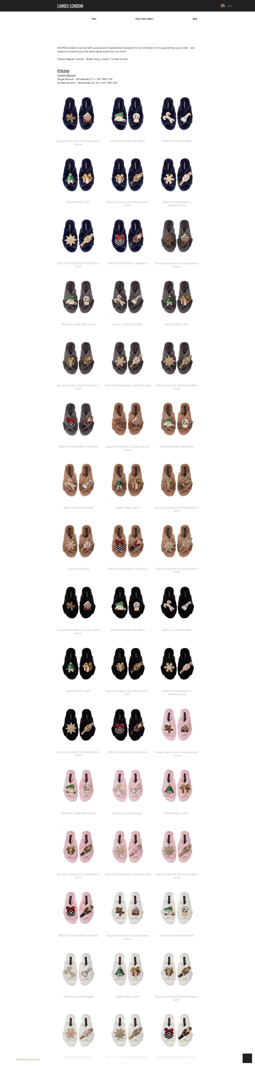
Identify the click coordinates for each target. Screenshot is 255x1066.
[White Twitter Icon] (249, 526)
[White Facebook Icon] (249, 519)
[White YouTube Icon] (249, 546)
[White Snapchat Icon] (249, 540)
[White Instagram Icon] (249, 533)
